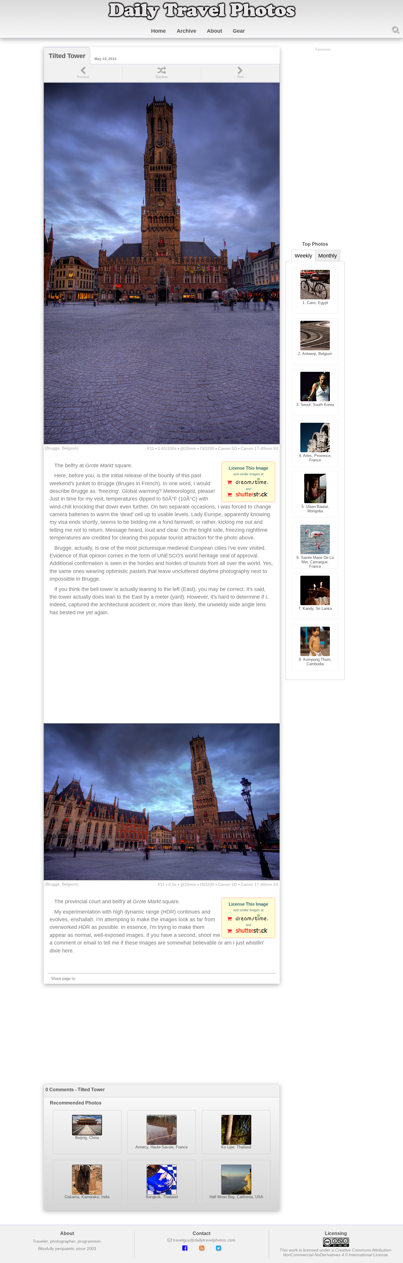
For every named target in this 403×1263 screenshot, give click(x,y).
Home (158, 31)
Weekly (303, 256)
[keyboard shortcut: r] (161, 73)
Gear (239, 31)
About (214, 31)
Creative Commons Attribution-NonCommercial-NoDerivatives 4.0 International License (337, 1252)
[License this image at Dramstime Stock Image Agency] (248, 483)
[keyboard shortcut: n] (240, 73)
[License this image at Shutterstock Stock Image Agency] (248, 495)
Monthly (327, 256)
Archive (186, 31)
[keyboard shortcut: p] (83, 73)
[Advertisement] (162, 676)
